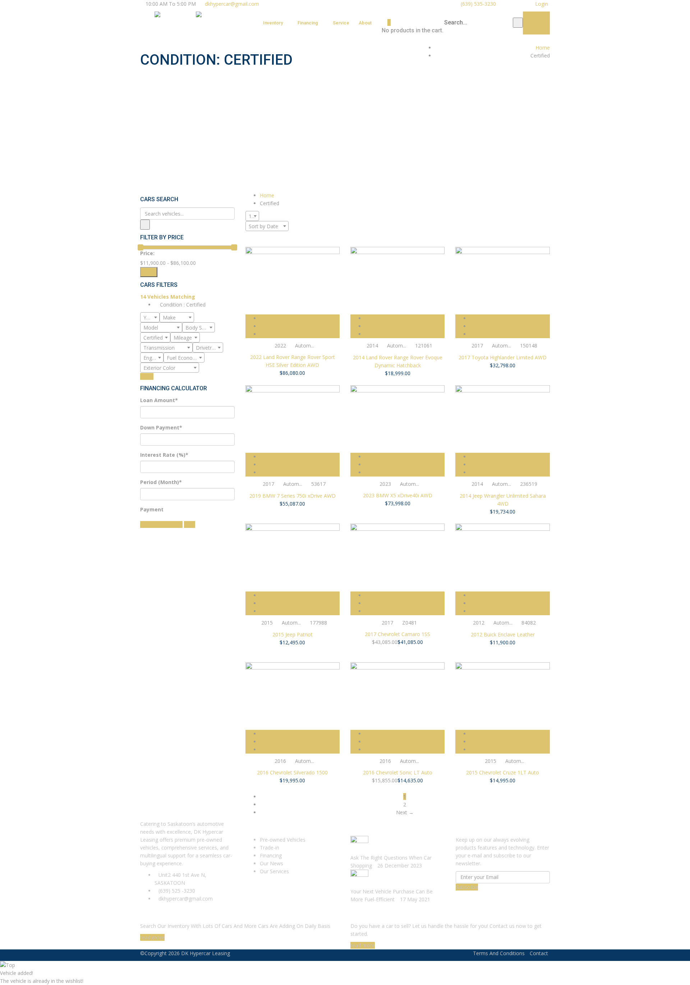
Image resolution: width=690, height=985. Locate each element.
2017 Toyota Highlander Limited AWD (503, 357)
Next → (405, 812)
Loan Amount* (159, 400)
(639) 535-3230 (477, 3)
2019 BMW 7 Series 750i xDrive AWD (292, 495)
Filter (149, 271)
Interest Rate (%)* (164, 454)
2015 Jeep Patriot (292, 634)
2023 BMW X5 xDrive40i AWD (397, 495)
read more (152, 937)
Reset (146, 376)
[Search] (518, 23)
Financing (308, 23)
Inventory (273, 23)
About (365, 23)
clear (189, 524)
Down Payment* (161, 427)
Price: (147, 253)
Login (541, 3)
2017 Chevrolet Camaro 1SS (397, 634)
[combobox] (150, 317)
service (341, 23)
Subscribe (467, 887)
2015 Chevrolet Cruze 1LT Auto (502, 772)
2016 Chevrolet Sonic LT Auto (397, 772)
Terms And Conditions (499, 953)
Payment (152, 509)
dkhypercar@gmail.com (232, 3)
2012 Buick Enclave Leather (503, 634)
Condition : (182, 304)
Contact (539, 953)
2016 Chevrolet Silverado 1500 (292, 772)
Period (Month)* (161, 482)
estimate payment (161, 524)
